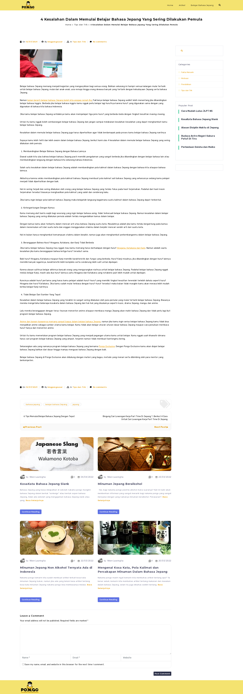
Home (170, 5)
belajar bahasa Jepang (56, 404)
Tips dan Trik (81, 25)
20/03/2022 (164, 561)
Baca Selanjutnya (35, 500)
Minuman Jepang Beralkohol (120, 484)
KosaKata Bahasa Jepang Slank (44, 484)
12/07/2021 (32, 42)
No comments (100, 42)
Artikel (182, 5)
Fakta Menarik (187, 72)
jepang (76, 404)
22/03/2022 (87, 561)
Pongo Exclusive (107, 346)
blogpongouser (55, 42)
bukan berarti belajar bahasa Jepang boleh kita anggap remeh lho (59, 100)
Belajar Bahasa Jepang (202, 5)
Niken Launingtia (38, 477)
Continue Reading (31, 512)
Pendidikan (186, 84)
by (27, 477)
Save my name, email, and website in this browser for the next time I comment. (64, 664)
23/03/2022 (164, 477)
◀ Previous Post (32, 427)
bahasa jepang (33, 404)
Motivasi (184, 78)
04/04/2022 (87, 477)
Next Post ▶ (161, 427)
